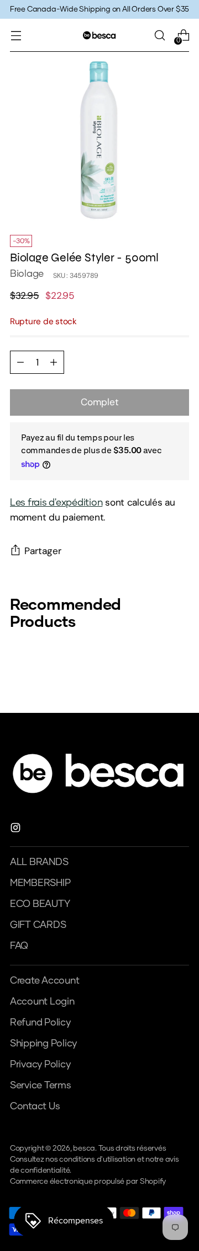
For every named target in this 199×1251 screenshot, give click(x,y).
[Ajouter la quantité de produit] (20, 362)
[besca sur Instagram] (16, 830)
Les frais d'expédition (56, 503)
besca (84, 1148)
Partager (42, 551)
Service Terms (40, 1086)
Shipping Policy (43, 1044)
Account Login (42, 1002)
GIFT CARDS (38, 925)
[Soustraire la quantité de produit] (54, 362)
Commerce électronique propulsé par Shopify (88, 1181)
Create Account (44, 981)
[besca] (99, 35)
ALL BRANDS (39, 862)
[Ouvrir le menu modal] (15, 35)
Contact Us (35, 1107)
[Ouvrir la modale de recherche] (159, 35)
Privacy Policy (40, 1065)
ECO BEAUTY (40, 904)
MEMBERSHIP (40, 883)
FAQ (19, 946)
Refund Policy (40, 1023)
